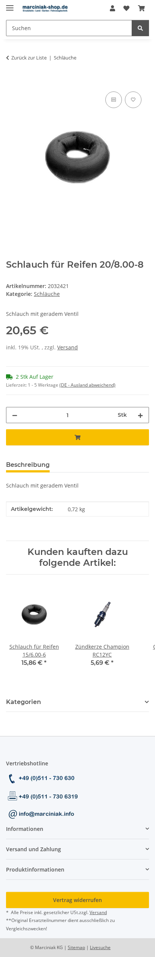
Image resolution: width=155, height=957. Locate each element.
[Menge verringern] (14, 415)
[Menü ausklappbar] (10, 4)
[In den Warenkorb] (12, 81)
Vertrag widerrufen (77, 900)
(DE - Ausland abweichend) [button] (87, 385)
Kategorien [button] (23, 702)
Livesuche (100, 947)
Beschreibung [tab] (28, 464)
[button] (112, 8)
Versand (67, 347)
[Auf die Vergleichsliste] (113, 99)
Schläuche (47, 293)
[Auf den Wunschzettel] (133, 99)
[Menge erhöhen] (140, 415)
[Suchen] (140, 28)
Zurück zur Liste (29, 57)
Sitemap (76, 947)
